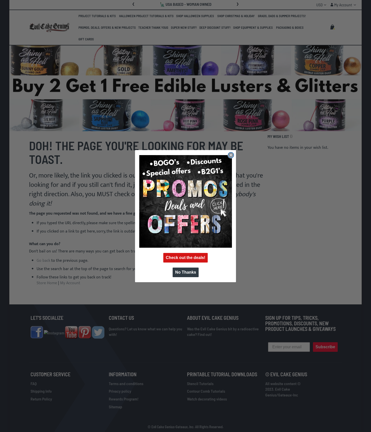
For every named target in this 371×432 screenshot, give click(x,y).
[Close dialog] (231, 155)
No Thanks (185, 272)
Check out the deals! (185, 257)
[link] (185, 201)
